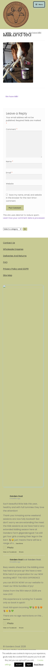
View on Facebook (10, 552)
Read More (38, 664)
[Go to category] (25, 229)
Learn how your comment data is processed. (24, 218)
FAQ (5, 262)
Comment (11, 129)
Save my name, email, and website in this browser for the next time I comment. (24, 198)
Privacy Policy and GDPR (16, 268)
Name (9, 161)
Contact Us (9, 242)
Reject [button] (29, 664)
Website (10, 183)
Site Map (7, 275)
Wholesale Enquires (13, 249)
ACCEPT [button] (19, 664)
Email (9, 172)
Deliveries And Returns (15, 255)
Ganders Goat (16, 496)
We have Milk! (35, 32)
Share (21, 552)
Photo (10, 547)
